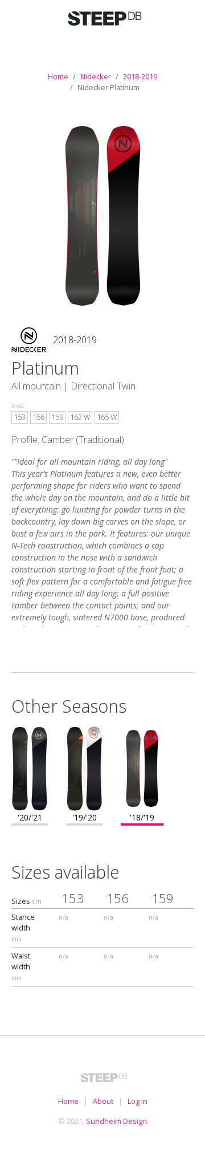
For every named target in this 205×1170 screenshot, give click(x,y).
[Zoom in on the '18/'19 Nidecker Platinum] (142, 767)
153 (20, 417)
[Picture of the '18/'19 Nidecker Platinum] (103, 215)
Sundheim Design (116, 1121)
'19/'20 (84, 817)
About (103, 1101)
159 (57, 417)
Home (58, 76)
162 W (80, 417)
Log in (137, 1101)
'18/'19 (142, 817)
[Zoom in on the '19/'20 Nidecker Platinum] (84, 767)
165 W (107, 417)
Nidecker (95, 76)
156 (38, 417)
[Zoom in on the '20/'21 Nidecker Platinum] (29, 767)
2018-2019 (140, 76)
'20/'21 (30, 817)
